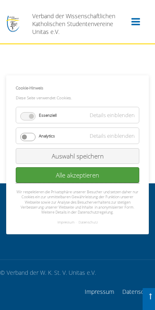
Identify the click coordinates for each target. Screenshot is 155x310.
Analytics (47, 136)
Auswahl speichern (78, 156)
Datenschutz (138, 292)
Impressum (99, 292)
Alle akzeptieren (77, 175)
